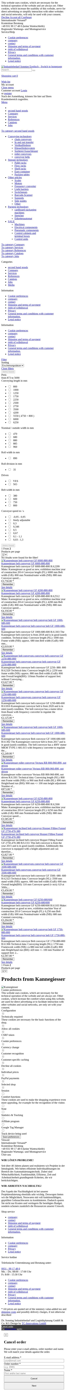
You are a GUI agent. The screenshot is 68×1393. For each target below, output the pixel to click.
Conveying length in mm (14, 380)
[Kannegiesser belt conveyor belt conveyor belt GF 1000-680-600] (34, 623)
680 (15, 437)
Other (17, 203)
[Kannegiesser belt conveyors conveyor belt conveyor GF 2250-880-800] (34, 658)
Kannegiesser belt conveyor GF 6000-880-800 (25, 563)
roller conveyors (23, 154)
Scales (18, 180)
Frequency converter (25, 186)
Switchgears (21, 192)
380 (15, 495)
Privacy (12, 52)
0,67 (15, 533)
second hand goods (18, 267)
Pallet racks (20, 162)
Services (12, 273)
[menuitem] (34, 47)
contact (11, 43)
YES (15, 481)
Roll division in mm (11, 463)
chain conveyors (23, 139)
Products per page (10, 551)
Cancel (34, 1378)
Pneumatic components (27, 230)
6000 (15, 419)
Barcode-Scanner (24, 195)
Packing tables (22, 174)
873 (9, 377)
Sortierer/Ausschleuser (26, 151)
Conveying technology (20, 136)
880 (15, 440)
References (13, 276)
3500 (15, 409)
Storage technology (18, 159)
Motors (18, 183)
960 (15, 446)
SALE (11, 221)
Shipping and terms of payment (24, 46)
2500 (15, 402)
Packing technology (18, 206)
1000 (15, 389)
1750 (15, 396)
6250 (15, 422)
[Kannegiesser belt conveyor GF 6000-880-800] (26, 560)
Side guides (21, 201)
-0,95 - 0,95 (19, 516)
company (12, 40)
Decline (5, 17)
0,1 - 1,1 (17, 536)
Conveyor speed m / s (12, 511)
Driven (5, 475)
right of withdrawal (18, 49)
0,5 (15, 530)
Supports (19, 198)
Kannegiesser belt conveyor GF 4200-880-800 (25, 593)
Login (24, 90)
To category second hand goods (17, 130)
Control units (21, 239)
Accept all (15, 17)
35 (14, 469)
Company (13, 270)
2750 (15, 406)
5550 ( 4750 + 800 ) (23, 415)
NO (15, 484)
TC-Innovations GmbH (34, 1323)
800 (15, 386)
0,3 (15, 523)
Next (34, 1386)
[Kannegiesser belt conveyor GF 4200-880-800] (26, 590)
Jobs (10, 282)
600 (15, 499)
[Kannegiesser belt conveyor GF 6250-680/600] (26, 899)
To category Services (12, 247)
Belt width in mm (10, 489)
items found (8, 372)
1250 (15, 393)
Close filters (7, 368)
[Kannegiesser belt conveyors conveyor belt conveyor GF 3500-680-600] (34, 866)
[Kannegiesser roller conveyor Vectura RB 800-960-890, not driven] (34, 765)
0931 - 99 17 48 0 (10, 1268)
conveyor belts (22, 157)
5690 (16, 377)
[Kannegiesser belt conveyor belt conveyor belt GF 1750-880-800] (34, 932)
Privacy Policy (10, 1329)
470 (15, 433)
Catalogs (12, 279)
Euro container (22, 171)
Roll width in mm (10, 452)
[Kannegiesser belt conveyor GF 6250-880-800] (26, 798)
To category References (13, 250)
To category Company (13, 244)
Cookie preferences (18, 37)
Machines (20, 224)
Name (8, 1370)
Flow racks (20, 165)
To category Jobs (10, 256)
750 (15, 502)
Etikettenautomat (23, 218)
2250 (15, 399)
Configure (26, 17)
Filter (4, 359)
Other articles (15, 177)
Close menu (7, 87)
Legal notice (14, 61)
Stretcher (19, 215)
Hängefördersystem (25, 148)
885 (15, 443)
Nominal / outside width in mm (17, 428)
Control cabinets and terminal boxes (25, 234)
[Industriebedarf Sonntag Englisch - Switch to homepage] (31, 66)
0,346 (16, 526)
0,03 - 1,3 (18, 539)
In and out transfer (24, 142)
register (8, 93)
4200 (15, 412)
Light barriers (22, 189)
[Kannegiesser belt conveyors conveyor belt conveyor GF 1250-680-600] (34, 694)
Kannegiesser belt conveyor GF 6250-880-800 (25, 801)
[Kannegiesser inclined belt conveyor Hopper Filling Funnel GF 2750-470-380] (34, 831)
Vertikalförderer (23, 145)
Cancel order (7, 1326)
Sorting (5, 362)
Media (11, 285)
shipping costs (8, 1312)
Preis (3, 374)
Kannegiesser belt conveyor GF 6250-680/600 (25, 902)
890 (15, 458)
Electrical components (26, 227)
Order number (12, 1363)
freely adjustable (21, 520)
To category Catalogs (12, 253)
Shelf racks (20, 168)
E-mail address (12, 1357)
